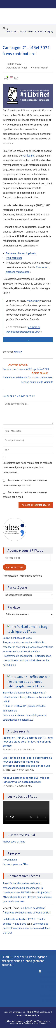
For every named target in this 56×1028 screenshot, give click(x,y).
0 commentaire (27, 750)
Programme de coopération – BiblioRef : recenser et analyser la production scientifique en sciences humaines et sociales (28, 647)
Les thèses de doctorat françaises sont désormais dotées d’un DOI (26, 928)
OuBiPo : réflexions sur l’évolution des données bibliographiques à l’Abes (28, 681)
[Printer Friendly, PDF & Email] (11, 79)
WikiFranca (32, 300)
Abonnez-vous (14, 567)
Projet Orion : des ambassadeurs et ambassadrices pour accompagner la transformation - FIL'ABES (23, 888)
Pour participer (14, 257)
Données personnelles (14, 1012)
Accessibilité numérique (28, 1015)
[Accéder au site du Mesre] (46, 986)
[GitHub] (36, 3)
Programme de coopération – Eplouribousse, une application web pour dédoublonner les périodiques (27, 660)
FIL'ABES (11, 16)
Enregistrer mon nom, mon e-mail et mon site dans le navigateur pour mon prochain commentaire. (27, 467)
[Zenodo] (23, 4)
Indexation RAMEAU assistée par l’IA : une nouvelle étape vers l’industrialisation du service (28, 741)
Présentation (10, 859)
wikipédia (18, 352)
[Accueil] (3, 31)
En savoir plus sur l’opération (21, 253)
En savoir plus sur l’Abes (16, 864)
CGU (29, 1012)
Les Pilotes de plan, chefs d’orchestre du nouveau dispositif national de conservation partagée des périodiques (27, 761)
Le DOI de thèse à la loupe (17, 637)
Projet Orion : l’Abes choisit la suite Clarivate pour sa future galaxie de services (27, 897)
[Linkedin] (17, 3)
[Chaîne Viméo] (42, 3)
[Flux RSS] (49, 4)
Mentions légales (42, 1012)
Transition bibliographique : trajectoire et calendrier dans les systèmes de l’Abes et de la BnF (27, 697)
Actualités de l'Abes (17, 67)
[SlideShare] (29, 3)
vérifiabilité (28, 155)
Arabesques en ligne (14, 841)
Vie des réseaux (39, 67)
